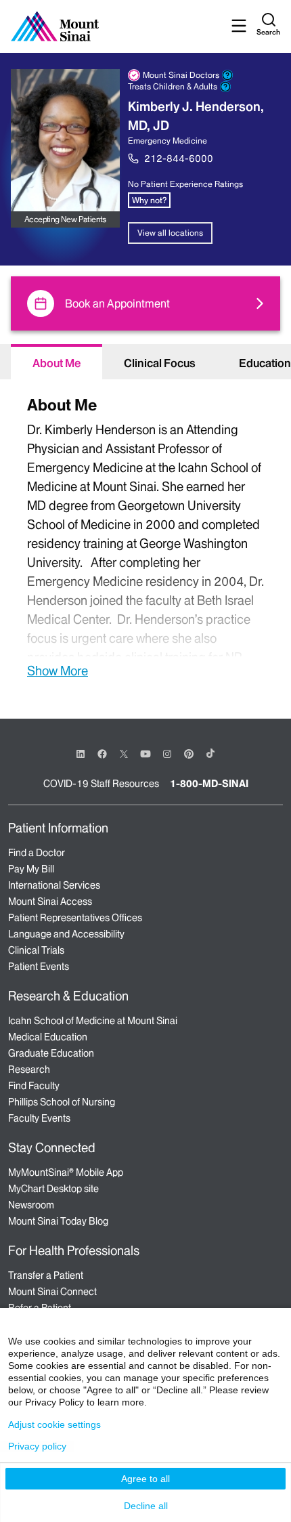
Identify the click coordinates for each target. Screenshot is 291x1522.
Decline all (146, 1505)
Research (29, 1069)
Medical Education (47, 1037)
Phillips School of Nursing (61, 1102)
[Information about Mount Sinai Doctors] (227, 75)
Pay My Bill (31, 869)
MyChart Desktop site (53, 1189)
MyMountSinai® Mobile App (65, 1172)
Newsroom (31, 1205)
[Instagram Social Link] (167, 754)
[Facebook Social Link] (102, 752)
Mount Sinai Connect (52, 1292)
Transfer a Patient (45, 1275)
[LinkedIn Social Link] (80, 754)
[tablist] (145, 361)
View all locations (170, 233)
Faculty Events (39, 1118)
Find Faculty (34, 1086)
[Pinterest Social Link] (189, 753)
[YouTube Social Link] (145, 753)
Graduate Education (51, 1053)
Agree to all (145, 1478)
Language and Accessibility (66, 934)
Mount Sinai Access (50, 901)
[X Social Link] (124, 754)
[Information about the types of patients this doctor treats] (225, 86)
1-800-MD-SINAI (209, 784)
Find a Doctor (36, 853)
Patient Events (38, 966)
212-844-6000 (178, 158)
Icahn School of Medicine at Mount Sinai (92, 1021)
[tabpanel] (145, 535)
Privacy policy (37, 1446)
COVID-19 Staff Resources (101, 784)
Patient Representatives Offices (75, 918)
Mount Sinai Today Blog (58, 1221)
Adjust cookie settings (54, 1424)
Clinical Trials (36, 950)
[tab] (56, 361)
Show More (57, 670)
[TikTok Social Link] (210, 753)
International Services (54, 885)
